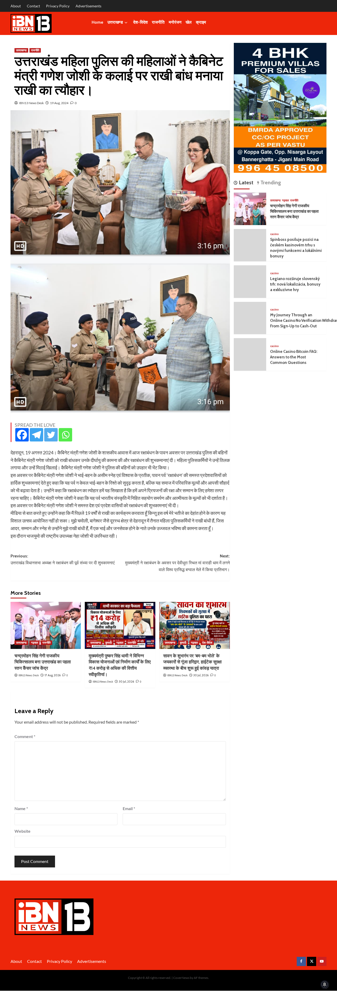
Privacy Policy (58, 6)
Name (21, 808)
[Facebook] (22, 434)
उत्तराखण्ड (115, 22)
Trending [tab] (270, 183)
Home (97, 22)
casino (274, 234)
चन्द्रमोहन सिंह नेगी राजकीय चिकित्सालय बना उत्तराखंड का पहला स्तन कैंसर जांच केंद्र (42, 662)
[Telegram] (36, 434)
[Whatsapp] (65, 434)
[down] (126, 22)
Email (129, 808)
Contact (33, 6)
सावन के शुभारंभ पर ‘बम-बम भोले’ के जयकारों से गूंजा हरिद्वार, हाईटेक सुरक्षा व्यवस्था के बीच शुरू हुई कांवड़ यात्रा (192, 662)
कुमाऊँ (108, 642)
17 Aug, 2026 (52, 675)
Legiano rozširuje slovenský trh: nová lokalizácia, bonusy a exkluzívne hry (295, 284)
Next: (177, 562)
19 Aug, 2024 (59, 103)
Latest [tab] (245, 183)
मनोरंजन (175, 22)
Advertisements (88, 6)
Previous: (63, 559)
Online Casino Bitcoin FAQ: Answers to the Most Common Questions (294, 357)
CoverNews (181, 978)
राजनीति (158, 22)
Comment (24, 736)
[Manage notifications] (324, 984)
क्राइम (201, 22)
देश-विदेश (140, 22)
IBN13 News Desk (31, 103)
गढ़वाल (34, 642)
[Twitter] (51, 434)
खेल (189, 22)
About (16, 6)
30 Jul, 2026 (126, 681)
